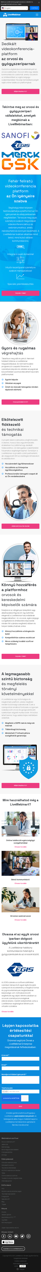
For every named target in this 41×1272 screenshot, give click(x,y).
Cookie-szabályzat (21, 1261)
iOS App (4, 1155)
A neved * (5, 1055)
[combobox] (14, 8)
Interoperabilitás (7, 1152)
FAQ (3, 1189)
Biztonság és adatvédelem (10, 1150)
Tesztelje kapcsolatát (8, 1194)
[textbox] (14, 8)
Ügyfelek (4, 1220)
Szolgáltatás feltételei (21, 1258)
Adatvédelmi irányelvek (20, 1264)
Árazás (4, 1212)
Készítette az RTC (9, 1217)
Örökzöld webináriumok (9, 1163)
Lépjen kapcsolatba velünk (10, 1228)
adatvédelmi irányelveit (24, 1116)
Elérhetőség (5, 1147)
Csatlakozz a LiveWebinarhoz (13, 1249)
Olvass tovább (20, 847)
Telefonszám (7, 1088)
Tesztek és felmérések (9, 1168)
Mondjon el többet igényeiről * (14, 1074)
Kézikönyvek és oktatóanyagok (11, 1191)
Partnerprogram (7, 1222)
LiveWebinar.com (12, 14)
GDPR (16, 1266)
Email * (4, 1065)
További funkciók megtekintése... (12, 1178)
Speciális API (6, 1199)
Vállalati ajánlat (6, 1215)
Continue (34, 8)
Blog (3, 1202)
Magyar (21, 1269)
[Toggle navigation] (37, 15)
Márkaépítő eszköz (8, 1165)
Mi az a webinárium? (8, 1142)
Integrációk (5, 1196)
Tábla (3, 1173)
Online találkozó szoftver (9, 1176)
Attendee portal (7, 1181)
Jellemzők (5, 1144)
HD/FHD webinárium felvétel (11, 1170)
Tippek (4, 1204)
